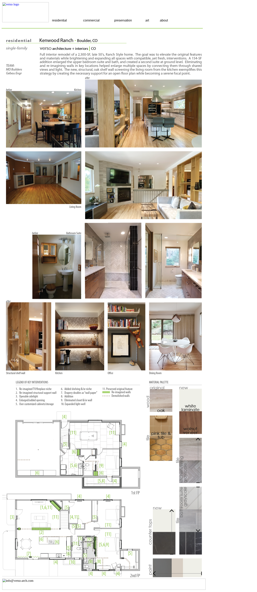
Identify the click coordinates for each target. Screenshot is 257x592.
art (147, 20)
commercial (91, 20)
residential (59, 20)
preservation (123, 20)
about (164, 20)
